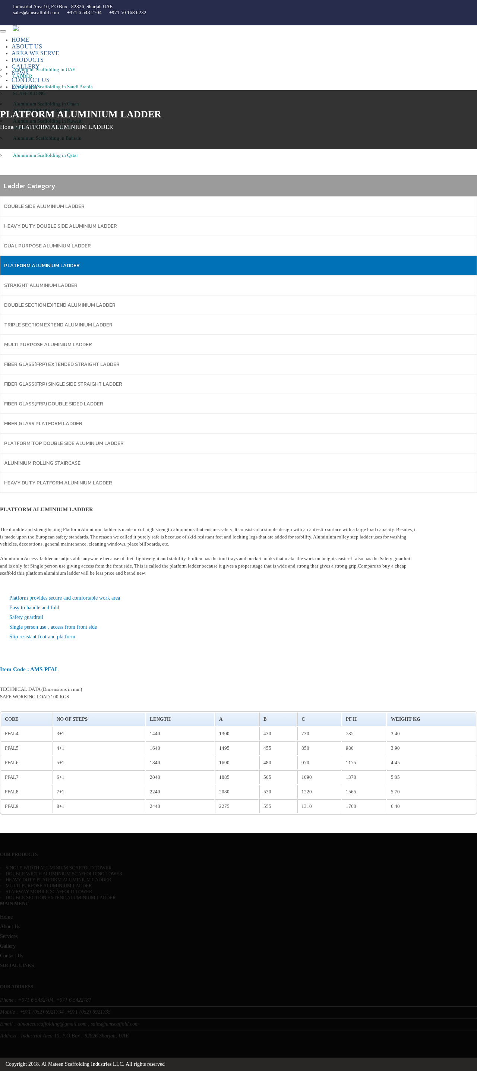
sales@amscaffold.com (36, 12)
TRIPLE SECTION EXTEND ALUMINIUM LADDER (58, 325)
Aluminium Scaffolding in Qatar (45, 155)
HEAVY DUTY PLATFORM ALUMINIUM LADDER (58, 483)
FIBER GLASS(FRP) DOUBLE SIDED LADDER (53, 404)
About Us (27, 46)
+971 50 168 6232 (127, 12)
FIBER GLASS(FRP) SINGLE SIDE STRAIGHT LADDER (63, 384)
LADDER (22, 76)
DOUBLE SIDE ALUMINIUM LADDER (44, 206)
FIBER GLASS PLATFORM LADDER (43, 423)
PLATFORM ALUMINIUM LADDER (42, 265)
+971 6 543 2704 (84, 12)
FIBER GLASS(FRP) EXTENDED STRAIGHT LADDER (62, 364)
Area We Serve (35, 53)
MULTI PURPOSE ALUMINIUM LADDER (48, 344)
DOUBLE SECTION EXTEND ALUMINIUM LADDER (60, 305)
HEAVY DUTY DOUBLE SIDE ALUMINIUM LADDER (60, 226)
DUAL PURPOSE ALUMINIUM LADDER (47, 246)
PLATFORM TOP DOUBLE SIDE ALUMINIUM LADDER (64, 443)
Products (28, 60)
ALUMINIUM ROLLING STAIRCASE (42, 463)
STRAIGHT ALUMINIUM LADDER (41, 285)
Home (20, 40)
